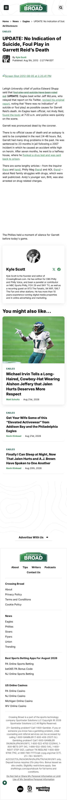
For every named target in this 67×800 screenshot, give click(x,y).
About (15, 567)
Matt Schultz (13, 399)
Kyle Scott (21, 57)
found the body (11, 114)
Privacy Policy (13, 594)
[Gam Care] (29, 789)
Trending (10, 646)
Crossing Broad (14, 583)
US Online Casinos (16, 685)
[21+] (20, 789)
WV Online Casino (15, 706)
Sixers (8, 631)
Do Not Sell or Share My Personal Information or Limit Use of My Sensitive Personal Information (34, 778)
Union (8, 641)
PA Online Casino (15, 690)
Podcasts (50, 567)
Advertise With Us (31, 537)
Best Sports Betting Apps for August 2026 (31, 658)
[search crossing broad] (60, 7)
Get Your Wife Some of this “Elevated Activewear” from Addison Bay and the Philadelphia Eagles (32, 424)
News (8, 615)
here (6, 169)
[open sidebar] (6, 7)
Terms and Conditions (18, 599)
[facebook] (59, 269)
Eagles (6, 31)
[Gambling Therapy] (43, 789)
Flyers (8, 636)
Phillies (9, 626)
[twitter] (54, 269)
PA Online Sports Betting (19, 663)
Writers (36, 567)
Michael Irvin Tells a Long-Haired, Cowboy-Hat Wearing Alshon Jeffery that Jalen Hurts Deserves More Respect (33, 384)
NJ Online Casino (15, 696)
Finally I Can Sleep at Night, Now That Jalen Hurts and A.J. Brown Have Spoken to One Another (31, 459)
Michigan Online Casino (19, 701)
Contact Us (33, 572)
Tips (25, 567)
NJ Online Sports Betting (19, 673)
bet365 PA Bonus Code (19, 668)
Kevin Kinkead (13, 436)
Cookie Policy (13, 604)
